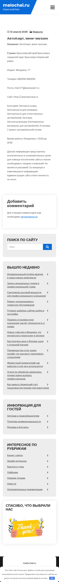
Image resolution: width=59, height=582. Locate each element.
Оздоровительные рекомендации (25, 489)
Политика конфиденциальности (24, 421)
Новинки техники (16, 478)
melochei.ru (16, 5)
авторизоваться (29, 216)
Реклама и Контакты (18, 427)
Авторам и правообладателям (23, 416)
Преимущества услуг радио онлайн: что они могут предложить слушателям (25, 354)
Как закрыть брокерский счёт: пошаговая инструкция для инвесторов (28, 386)
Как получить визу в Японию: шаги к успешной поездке (25, 343)
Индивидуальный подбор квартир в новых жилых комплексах (25, 276)
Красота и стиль (15, 466)
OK (52, 578)
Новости (38, 32)
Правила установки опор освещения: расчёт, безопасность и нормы (26, 323)
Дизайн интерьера (17, 461)
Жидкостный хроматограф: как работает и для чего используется (25, 364)
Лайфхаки (12, 472)
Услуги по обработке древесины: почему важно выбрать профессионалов (24, 375)
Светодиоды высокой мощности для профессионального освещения (26, 294)
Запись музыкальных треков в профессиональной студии (23, 285)
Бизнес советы (15, 455)
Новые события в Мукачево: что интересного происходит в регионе (25, 334)
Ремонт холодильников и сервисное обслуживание (21, 303)
